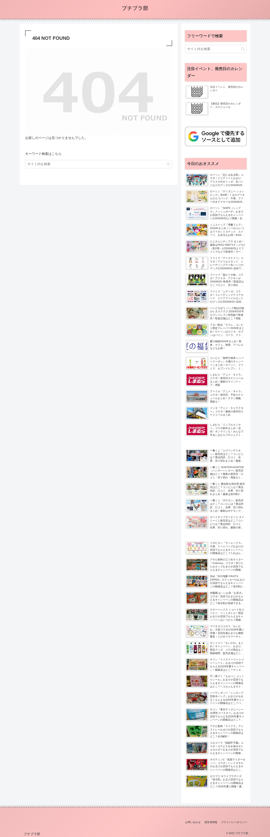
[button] (168, 164)
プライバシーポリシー (234, 822)
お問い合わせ (193, 822)
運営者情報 (210, 822)
